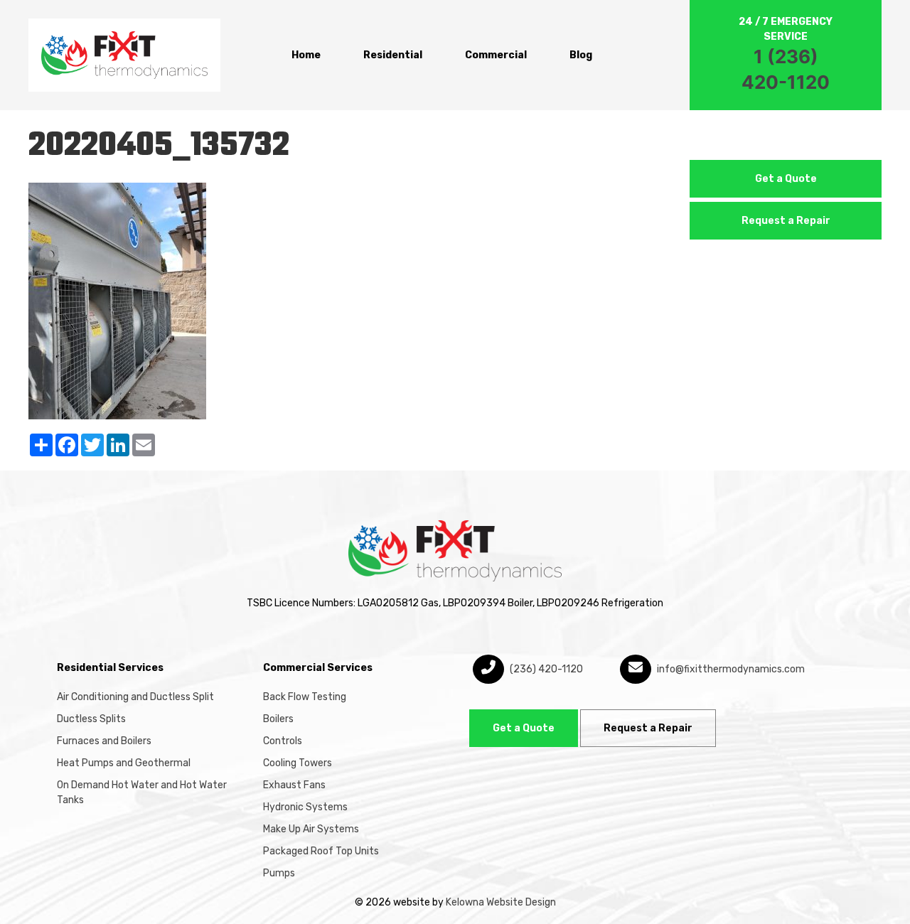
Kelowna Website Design (501, 902)
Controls (282, 741)
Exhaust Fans (294, 785)
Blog (580, 55)
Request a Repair (786, 221)
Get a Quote (786, 179)
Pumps (279, 873)
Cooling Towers (297, 763)
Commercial (496, 55)
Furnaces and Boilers (104, 741)
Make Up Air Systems (311, 829)
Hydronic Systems (305, 807)
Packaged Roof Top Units (321, 851)
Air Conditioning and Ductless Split (135, 697)
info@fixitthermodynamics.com (730, 669)
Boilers (278, 719)
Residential (392, 55)
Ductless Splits (91, 719)
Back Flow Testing (304, 697)
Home (306, 55)
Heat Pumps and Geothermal (124, 763)
